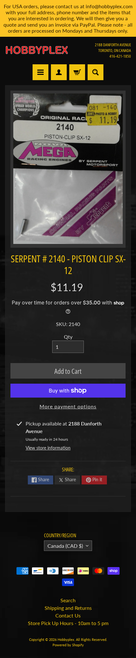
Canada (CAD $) (65, 546)
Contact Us (68, 615)
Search (68, 600)
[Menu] (40, 72)
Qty (68, 337)
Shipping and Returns (68, 608)
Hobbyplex (66, 639)
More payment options (68, 406)
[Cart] (77, 72)
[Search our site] (95, 72)
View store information (48, 447)
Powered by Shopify (68, 645)
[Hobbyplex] (36, 50)
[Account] (59, 72)
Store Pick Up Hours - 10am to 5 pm (68, 623)
